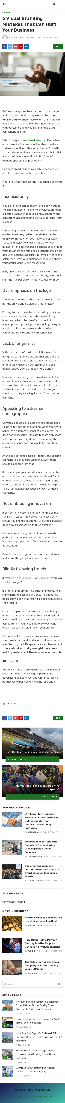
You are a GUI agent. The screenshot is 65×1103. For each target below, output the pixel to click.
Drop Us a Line (24, 1090)
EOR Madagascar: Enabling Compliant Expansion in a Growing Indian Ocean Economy (41, 847)
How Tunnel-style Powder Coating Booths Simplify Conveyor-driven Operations (42, 943)
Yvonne (31, 951)
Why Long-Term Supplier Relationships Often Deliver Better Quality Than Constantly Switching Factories (42, 820)
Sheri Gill (17, 37)
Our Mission (42, 1090)
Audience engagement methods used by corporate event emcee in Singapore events (42, 871)
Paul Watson (34, 925)
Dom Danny (33, 832)
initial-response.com (42, 1096)
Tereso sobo (34, 856)
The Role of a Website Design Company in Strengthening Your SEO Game (42, 965)
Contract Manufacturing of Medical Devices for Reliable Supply (35, 1069)
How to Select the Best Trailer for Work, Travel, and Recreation (38, 1021)
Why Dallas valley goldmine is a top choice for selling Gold (43, 919)
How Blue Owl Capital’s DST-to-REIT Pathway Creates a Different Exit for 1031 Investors (39, 1037)
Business (7, 13)
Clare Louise (34, 881)
